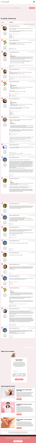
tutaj (13, 376)
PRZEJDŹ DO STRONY (18, 441)
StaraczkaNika (5, 57)
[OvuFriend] (5, 2)
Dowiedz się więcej (19, 439)
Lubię (31, 26)
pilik (4, 246)
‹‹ (23, 347)
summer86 (4, 150)
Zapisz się (19, 379)
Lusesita (5, 87)
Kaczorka (4, 31)
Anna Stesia (5, 209)
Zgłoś (34, 26)
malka (5, 314)
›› (34, 347)
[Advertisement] (18, 13)
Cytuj (29, 26)
